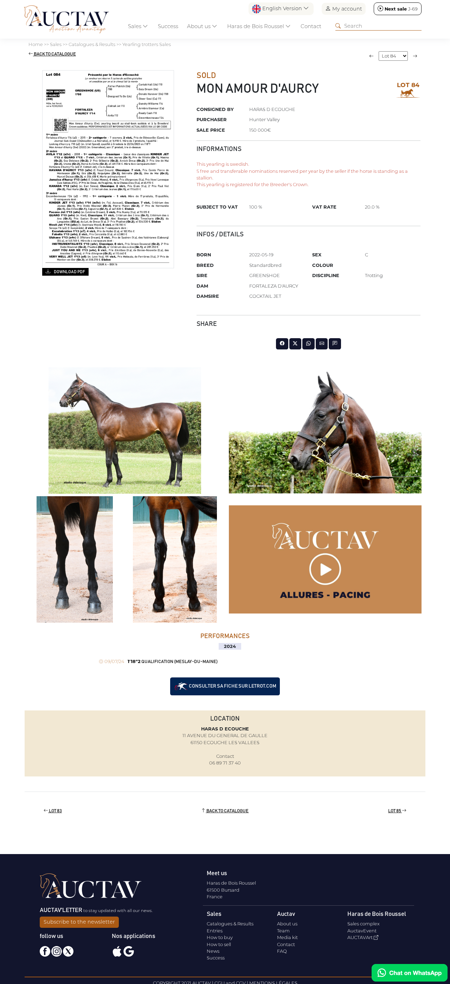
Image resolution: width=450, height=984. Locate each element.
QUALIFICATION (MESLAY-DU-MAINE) (160, 662)
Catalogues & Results (230, 923)
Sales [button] (135, 26)
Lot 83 (55, 811)
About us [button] (199, 26)
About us (287, 923)
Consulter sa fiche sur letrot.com (232, 686)
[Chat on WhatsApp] (410, 973)
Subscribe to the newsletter (79, 922)
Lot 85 (395, 811)
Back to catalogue (54, 54)
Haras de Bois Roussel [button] (256, 26)
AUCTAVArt (360, 937)
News (213, 951)
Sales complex (363, 923)
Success (168, 26)
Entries (215, 930)
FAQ (282, 951)
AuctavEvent (362, 930)
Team (283, 930)
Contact (311, 26)
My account (346, 9)
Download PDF (69, 272)
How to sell (219, 944)
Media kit (287, 937)
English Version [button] (282, 8)
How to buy (220, 937)
